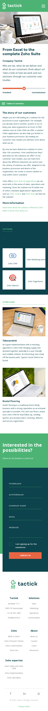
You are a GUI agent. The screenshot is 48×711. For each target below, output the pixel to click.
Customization (34, 617)
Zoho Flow (30, 193)
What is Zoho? (14, 636)
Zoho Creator (15, 193)
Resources (34, 650)
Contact (34, 641)
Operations (34, 613)
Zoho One (14, 650)
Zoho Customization (13, 645)
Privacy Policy (24, 706)
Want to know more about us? (15, 210)
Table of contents (15, 103)
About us (34, 636)
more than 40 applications (24, 181)
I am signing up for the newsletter (26, 546)
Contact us (25, 555)
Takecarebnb (10, 341)
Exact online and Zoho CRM (14, 667)
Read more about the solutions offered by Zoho (23, 207)
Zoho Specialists (14, 677)
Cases (34, 645)
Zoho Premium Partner (14, 641)
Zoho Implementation (14, 673)
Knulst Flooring (11, 401)
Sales (34, 603)
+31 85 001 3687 (14, 613)
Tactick (12, 6)
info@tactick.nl (14, 617)
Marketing (34, 608)
